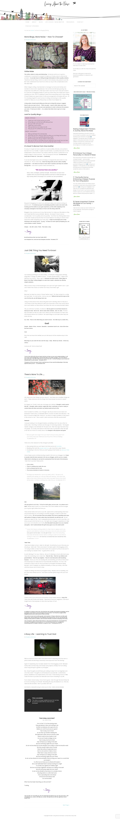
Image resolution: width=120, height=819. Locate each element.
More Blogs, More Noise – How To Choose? (43, 36)
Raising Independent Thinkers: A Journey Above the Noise (84, 130)
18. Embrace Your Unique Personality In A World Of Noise (84, 154)
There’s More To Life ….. (34, 374)
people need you (44, 448)
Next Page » (66, 805)
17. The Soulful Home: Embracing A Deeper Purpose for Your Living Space (84, 179)
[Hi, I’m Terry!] (84, 47)
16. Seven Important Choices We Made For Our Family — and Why (83, 203)
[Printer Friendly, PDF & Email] (76, 148)
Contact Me (68, 815)
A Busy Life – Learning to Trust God (40, 634)
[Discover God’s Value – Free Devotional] (82, 110)
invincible (58, 446)
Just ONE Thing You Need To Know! (40, 250)
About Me (73, 815)
